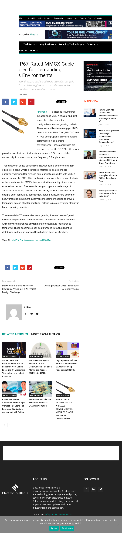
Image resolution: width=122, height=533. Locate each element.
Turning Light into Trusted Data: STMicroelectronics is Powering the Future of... (108, 115)
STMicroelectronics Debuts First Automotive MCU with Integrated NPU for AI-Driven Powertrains (108, 157)
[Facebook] (110, 18)
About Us (31, 18)
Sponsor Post (85, 18)
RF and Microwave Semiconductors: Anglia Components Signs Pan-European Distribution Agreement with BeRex (13, 405)
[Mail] (32, 314)
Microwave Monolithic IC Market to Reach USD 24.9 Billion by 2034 (40, 402)
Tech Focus (29, 44)
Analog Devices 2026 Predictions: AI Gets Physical (61, 287)
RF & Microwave (9, 356)
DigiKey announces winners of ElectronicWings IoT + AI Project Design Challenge (19, 289)
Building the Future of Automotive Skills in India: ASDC (108, 193)
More (32, 50)
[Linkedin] (93, 489)
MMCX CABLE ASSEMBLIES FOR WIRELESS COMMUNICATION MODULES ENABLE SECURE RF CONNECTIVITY (64, 409)
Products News (63, 356)
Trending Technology (70, 44)
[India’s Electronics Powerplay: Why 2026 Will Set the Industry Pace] (90, 175)
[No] (118, 524)
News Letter (72, 18)
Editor (28, 307)
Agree (54, 528)
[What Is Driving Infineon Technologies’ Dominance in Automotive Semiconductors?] (90, 133)
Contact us (98, 18)
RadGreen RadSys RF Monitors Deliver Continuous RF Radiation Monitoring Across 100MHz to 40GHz (40, 366)
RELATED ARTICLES (15, 334)
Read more (67, 528)
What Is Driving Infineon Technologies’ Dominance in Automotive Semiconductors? (109, 136)
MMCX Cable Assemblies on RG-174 (31, 240)
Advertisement (44, 18)
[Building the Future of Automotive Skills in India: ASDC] (90, 193)
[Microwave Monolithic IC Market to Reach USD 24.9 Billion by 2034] (40, 389)
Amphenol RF (44, 111)
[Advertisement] (40, 251)
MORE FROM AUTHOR (45, 334)
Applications (47, 44)
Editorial (91, 44)
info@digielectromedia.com (59, 514)
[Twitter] (38, 314)
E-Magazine (59, 18)
